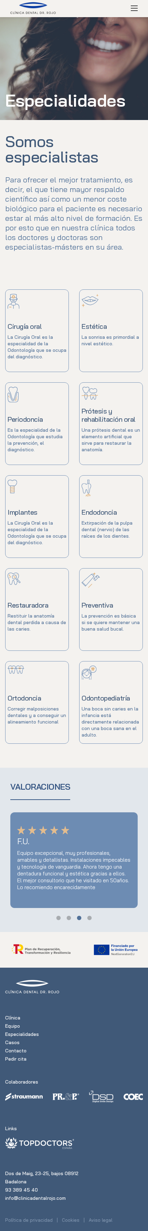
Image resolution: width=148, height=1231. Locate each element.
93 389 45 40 (21, 1190)
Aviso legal (100, 1220)
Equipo (12, 1026)
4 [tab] (89, 918)
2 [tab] (68, 918)
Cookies (71, 1220)
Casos (12, 1042)
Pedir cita (16, 1059)
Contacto (16, 1051)
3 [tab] (79, 918)
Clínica (12, 1018)
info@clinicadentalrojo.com (35, 1198)
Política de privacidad (29, 1220)
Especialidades (22, 1034)
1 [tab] (58, 918)
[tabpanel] (74, 860)
